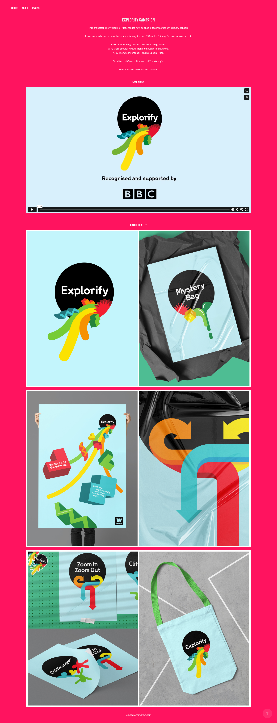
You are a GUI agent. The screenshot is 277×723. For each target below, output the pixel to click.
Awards (36, 8)
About (25, 8)
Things (14, 8)
